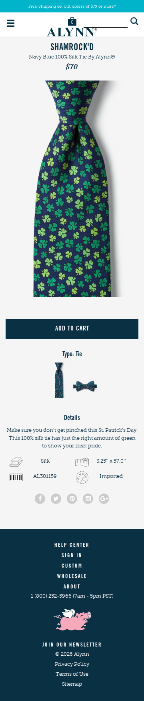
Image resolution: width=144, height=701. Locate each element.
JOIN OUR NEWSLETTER (72, 645)
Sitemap (72, 684)
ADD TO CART (72, 329)
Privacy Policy (72, 664)
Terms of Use (72, 674)
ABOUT (72, 587)
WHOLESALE (72, 577)
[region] (72, 189)
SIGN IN (72, 556)
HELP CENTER (72, 545)
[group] (72, 189)
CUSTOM (72, 566)
